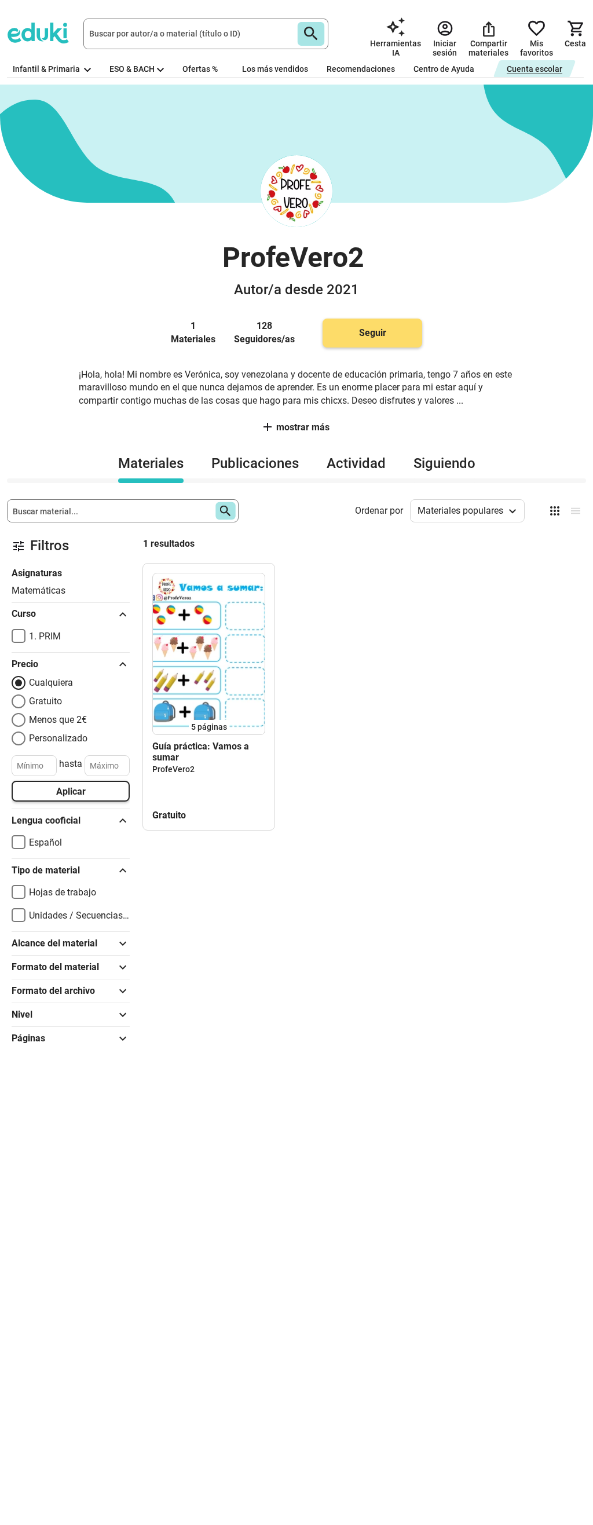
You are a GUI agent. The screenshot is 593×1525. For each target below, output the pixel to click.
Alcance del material (54, 943)
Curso (24, 613)
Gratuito (45, 701)
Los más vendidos (275, 69)
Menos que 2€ (58, 719)
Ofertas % (200, 69)
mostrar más (303, 427)
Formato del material (55, 966)
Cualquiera (51, 682)
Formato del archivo (53, 990)
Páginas (28, 1038)
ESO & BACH (132, 69)
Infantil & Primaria (47, 69)
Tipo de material (46, 870)
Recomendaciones (361, 69)
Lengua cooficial (46, 820)
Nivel (22, 1014)
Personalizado (58, 738)
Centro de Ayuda (443, 69)
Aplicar (71, 791)
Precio (25, 664)
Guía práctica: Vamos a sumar (200, 752)
